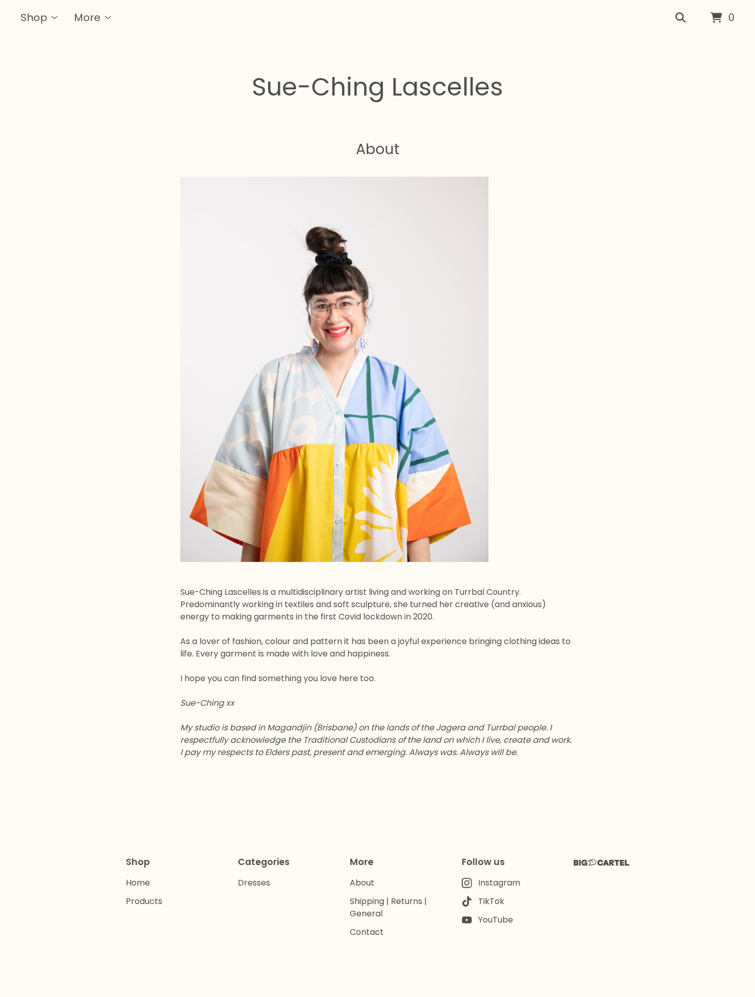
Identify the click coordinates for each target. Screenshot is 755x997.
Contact (367, 932)
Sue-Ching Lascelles (377, 87)
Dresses (254, 883)
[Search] (680, 18)
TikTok (491, 901)
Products (144, 901)
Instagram (499, 883)
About (362, 883)
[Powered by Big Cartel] (601, 862)
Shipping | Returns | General (388, 907)
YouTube (495, 920)
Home (138, 883)
